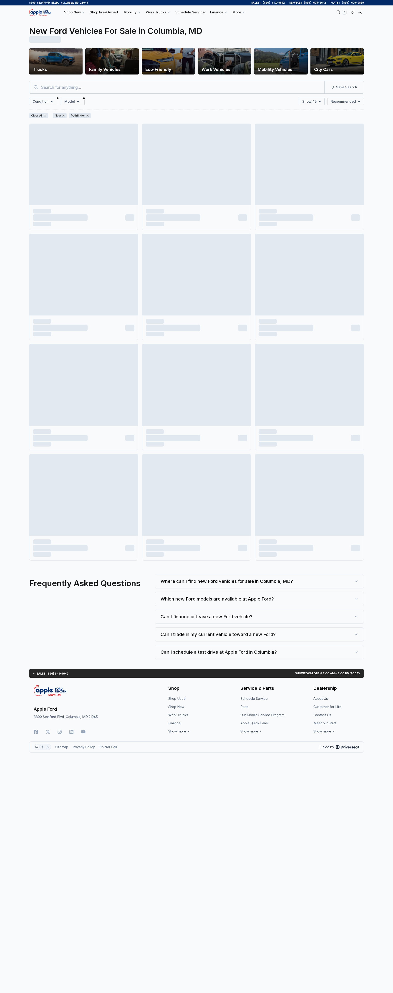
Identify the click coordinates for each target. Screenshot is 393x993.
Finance (174, 723)
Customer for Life (327, 707)
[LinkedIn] (71, 732)
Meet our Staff (324, 723)
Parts (244, 707)
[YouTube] (83, 732)
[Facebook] (36, 732)
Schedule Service (254, 698)
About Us (320, 698)
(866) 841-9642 (273, 2)
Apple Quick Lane (254, 723)
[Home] (40, 12)
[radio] (36, 747)
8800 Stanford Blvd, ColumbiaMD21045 (58, 2)
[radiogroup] (42, 747)
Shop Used (177, 698)
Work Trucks (178, 715)
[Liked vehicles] (352, 12)
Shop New (176, 707)
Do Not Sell (108, 747)
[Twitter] (47, 732)
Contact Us (322, 715)
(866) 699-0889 (353, 2)
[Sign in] (360, 12)
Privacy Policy (84, 747)
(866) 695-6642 (315, 2)
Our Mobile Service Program (262, 715)
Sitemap (61, 747)
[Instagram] (59, 732)
